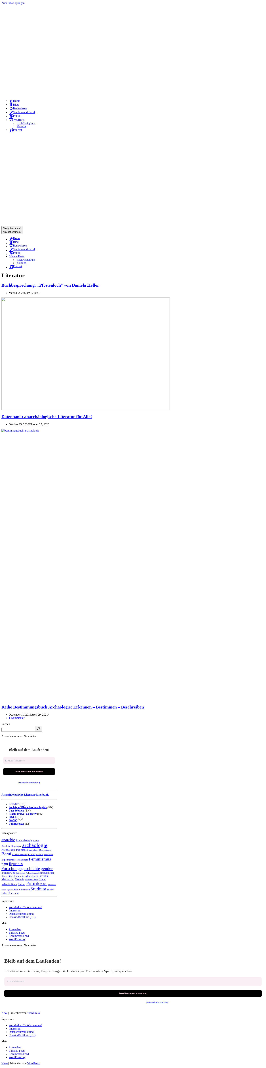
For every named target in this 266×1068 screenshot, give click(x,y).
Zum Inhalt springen (13, 3)
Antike (36, 840)
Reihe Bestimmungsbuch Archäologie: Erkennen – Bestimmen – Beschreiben (72, 707)
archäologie (34, 845)
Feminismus (40, 858)
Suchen (5, 724)
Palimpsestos (16, 823)
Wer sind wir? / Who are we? (25, 907)
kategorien (20, 873)
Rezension (52, 885)
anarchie (8, 840)
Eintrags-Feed (17, 932)
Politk (43, 884)
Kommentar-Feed (19, 935)
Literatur (43, 875)
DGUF (13, 817)
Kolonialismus (32, 873)
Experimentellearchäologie (14, 859)
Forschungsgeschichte (20, 868)
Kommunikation (46, 872)
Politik (33, 883)
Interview (6, 872)
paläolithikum (9, 884)
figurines (16, 864)
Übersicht (13, 893)
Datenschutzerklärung (29, 782)
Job (13, 872)
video (4, 893)
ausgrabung (34, 850)
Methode (19, 879)
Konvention (7, 876)
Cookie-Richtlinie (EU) (22, 917)
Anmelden (15, 929)
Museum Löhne (31, 879)
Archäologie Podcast (13, 849)
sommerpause (7, 890)
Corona (31, 854)
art (27, 850)
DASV (13, 820)
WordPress (33, 1012)
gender (47, 868)
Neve (4, 1012)
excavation (48, 855)
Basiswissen (45, 850)
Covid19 (39, 855)
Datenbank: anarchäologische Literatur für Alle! (46, 416)
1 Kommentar (16, 717)
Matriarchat (7, 879)
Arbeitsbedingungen (11, 846)
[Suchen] (38, 729)
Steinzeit (25, 889)
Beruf (6, 853)
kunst (35, 876)
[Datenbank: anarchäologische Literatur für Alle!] (85, 408)
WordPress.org (17, 939)
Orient (42, 879)
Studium (38, 888)
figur (4, 864)
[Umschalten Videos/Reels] (65, 256)
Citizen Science (20, 854)
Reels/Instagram (26, 123)
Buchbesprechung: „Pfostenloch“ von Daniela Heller (50, 285)
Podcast (21, 884)
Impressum (15, 910)
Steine (17, 889)
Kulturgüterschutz (23, 876)
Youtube (21, 126)
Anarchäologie (24, 840)
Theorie (50, 889)
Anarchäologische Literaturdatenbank (25, 794)
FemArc (14, 804)
